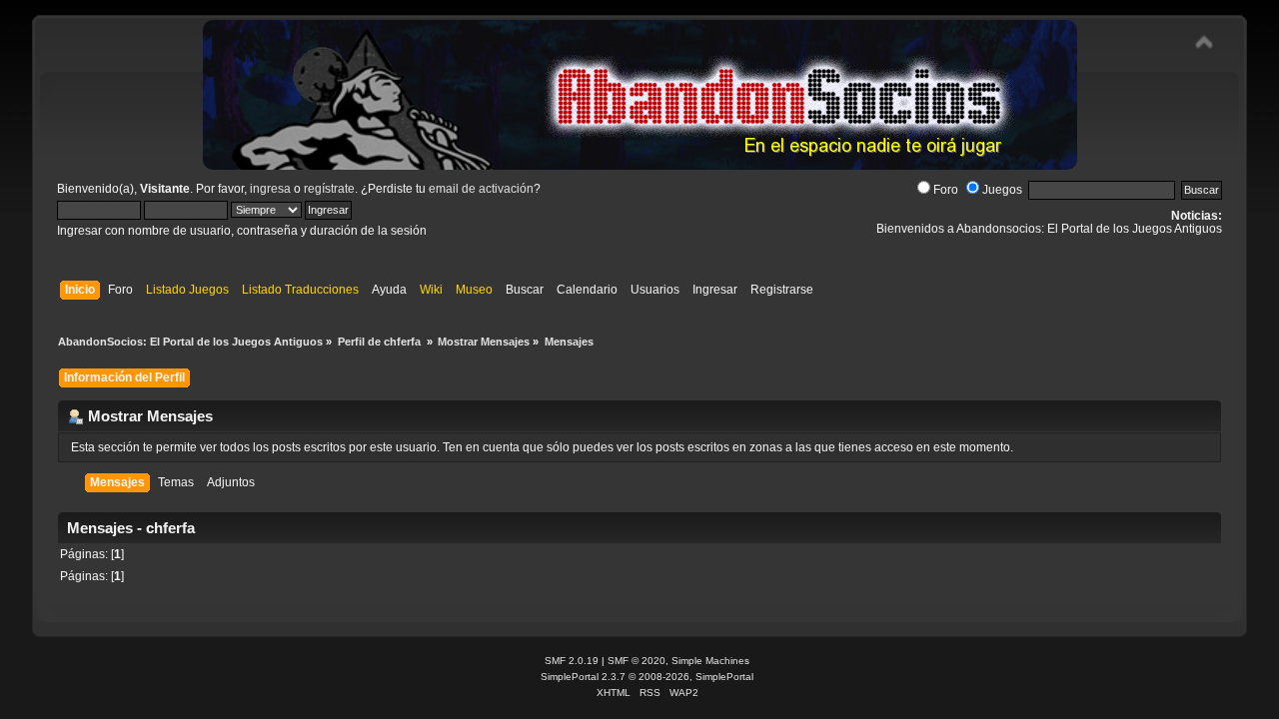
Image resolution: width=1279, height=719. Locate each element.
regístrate (329, 189)
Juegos (1002, 190)
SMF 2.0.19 (572, 660)
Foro (945, 190)
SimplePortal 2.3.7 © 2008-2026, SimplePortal (647, 676)
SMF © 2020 (636, 660)
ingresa (270, 189)
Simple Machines (710, 660)
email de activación (481, 189)
